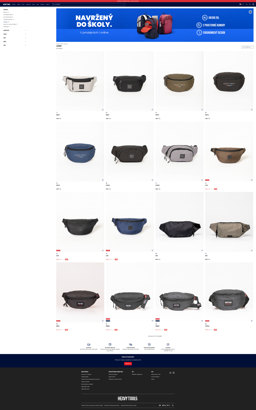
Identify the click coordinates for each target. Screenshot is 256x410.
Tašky (37, 4)
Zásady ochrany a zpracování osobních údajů (92, 405)
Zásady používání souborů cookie (128, 405)
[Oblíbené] (250, 4)
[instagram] (174, 373)
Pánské (18, 4)
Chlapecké (28, 4)
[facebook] (170, 373)
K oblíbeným (103, 110)
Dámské (13, 4)
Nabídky (48, 4)
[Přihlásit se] (246, 4)
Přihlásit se (128, 363)
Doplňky (42, 4)
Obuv (33, 4)
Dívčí (23, 4)
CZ (241, 4)
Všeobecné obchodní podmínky (111, 405)
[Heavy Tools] (6, 4)
